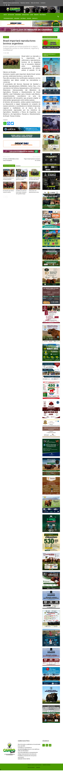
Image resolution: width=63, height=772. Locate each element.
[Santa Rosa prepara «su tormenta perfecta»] (8, 173)
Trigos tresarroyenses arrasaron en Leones (32, 159)
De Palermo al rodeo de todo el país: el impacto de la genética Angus (21, 192)
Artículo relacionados (9, 165)
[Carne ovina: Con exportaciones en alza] (34, 185)
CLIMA (31, 14)
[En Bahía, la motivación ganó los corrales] (21, 173)
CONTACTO (34, 18)
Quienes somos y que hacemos (11, 3)
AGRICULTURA (25, 14)
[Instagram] (6, 5)
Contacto (43, 3)
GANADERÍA (18, 14)
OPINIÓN (29, 18)
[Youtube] (9, 5)
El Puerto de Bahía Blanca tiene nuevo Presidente (11, 159)
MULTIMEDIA (43, 14)
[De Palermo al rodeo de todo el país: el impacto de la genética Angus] (21, 185)
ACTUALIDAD (11, 14)
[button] (58, 16)
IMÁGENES (16, 18)
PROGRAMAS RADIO (8, 18)
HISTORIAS (23, 18)
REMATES (36, 14)
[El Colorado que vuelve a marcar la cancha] (8, 185)
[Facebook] (4, 5)
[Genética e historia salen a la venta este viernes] (34, 173)
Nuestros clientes (25, 3)
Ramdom (18, 165)
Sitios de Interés (35, 3)
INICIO (5, 14)
